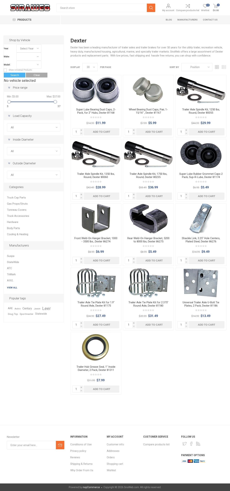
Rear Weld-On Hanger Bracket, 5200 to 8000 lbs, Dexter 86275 (148, 240)
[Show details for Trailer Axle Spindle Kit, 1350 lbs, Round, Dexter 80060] (96, 154)
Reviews (75, 457)
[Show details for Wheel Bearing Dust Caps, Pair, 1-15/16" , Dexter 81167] (148, 90)
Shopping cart (115, 463)
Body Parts (13, 228)
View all (12, 287)
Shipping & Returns (81, 463)
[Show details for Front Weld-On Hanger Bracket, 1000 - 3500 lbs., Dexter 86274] (96, 219)
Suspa (10, 256)
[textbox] (101, 8)
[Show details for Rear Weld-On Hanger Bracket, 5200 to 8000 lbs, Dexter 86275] (148, 219)
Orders (111, 457)
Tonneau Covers (16, 209)
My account (168, 10)
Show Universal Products (20, 70)
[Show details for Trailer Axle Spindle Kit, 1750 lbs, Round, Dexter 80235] (148, 154)
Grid (217, 67)
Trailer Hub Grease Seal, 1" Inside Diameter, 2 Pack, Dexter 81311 (96, 368)
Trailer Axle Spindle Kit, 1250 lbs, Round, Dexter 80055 (201, 111)
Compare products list (187, 10)
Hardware (12, 222)
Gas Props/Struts (17, 203)
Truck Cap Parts (16, 197)
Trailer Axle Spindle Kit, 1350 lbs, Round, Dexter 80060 (96, 175)
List (223, 67)
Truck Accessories (18, 216)
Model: (7, 64)
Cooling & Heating (17, 234)
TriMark (11, 274)
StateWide (13, 262)
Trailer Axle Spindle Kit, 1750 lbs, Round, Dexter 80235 (148, 175)
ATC (9, 268)
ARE (10, 308)
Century (27, 308)
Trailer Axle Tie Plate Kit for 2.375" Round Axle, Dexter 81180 (148, 304)
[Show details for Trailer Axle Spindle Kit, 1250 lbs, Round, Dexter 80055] (201, 90)
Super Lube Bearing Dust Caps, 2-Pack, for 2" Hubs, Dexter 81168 (96, 111)
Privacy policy (78, 451)
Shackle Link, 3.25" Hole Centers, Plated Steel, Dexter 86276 (201, 240)
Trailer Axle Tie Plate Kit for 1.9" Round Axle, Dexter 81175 (95, 304)
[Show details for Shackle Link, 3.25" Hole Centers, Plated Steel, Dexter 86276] (201, 219)
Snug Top (13, 313)
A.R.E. (10, 280)
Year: (6, 48)
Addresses (113, 451)
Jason (37, 308)
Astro (18, 308)
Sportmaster (26, 313)
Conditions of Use (81, 444)
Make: (7, 56)
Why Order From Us (81, 470)
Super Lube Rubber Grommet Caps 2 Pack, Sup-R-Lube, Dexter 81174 (200, 175)
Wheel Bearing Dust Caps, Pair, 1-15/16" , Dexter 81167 (148, 111)
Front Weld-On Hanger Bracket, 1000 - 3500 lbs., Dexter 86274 (95, 240)
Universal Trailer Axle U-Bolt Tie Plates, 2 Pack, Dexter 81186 (201, 304)
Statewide (41, 313)
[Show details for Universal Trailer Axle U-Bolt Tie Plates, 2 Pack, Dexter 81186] (201, 283)
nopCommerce (91, 487)
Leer (46, 308)
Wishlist (111, 470)
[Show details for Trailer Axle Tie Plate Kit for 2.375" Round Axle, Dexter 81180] (148, 283)
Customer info (115, 444)
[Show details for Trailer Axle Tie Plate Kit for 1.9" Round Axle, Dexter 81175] (96, 283)
